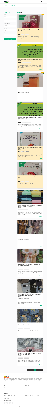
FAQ (5, 385)
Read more (23, 38)
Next (41, 370)
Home (5, 8)
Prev (28, 370)
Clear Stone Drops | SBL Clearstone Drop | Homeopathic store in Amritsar (30, 177)
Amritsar (19, 31)
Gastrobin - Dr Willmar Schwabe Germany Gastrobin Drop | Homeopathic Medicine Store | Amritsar (29, 88)
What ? (5, 14)
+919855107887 (7, 398)
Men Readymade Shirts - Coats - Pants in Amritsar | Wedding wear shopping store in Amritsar (29, 354)
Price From (5, 28)
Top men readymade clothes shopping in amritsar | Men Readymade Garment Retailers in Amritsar (28, 324)
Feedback (27, 385)
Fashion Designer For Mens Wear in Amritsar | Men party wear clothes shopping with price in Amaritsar (30, 206)
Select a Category (7, 23)
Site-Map (6, 390)
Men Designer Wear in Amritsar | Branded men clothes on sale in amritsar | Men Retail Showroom (30, 235)
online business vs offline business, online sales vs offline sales (30, 59)
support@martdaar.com (8, 400)
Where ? (5, 19)
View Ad (40, 40)
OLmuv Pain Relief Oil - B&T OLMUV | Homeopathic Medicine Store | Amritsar (30, 30)
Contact (26, 387)
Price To (5, 32)
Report (5, 387)
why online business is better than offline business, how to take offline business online (30, 118)
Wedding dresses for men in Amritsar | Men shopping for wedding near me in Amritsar (29, 265)
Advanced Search (10, 39)
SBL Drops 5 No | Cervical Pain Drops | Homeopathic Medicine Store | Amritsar (30, 148)
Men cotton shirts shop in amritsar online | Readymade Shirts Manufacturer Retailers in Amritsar (29, 295)
